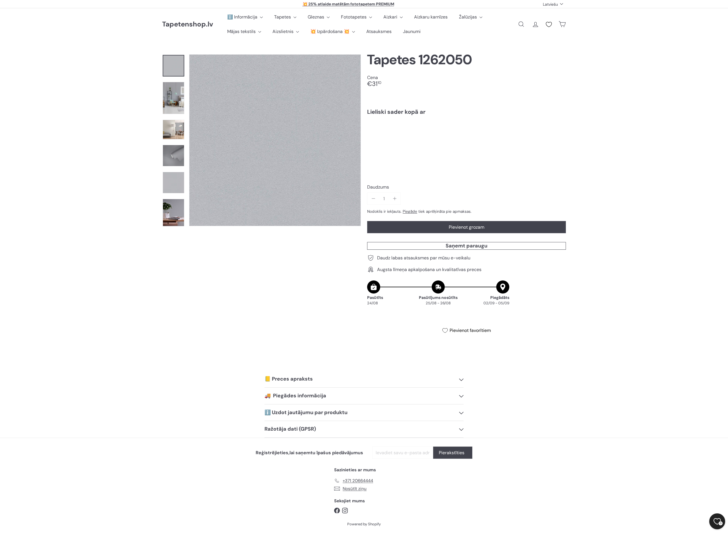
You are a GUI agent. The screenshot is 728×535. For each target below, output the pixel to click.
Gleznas (316, 17)
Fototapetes (354, 17)
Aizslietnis (283, 31)
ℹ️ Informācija (242, 17)
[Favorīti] (549, 24)
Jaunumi (412, 31)
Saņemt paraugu (466, 245)
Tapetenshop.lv (187, 24)
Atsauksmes (379, 31)
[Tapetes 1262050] (466, 139)
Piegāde (410, 211)
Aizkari (390, 17)
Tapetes (283, 17)
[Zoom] (275, 140)
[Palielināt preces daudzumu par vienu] (394, 199)
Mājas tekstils (242, 31)
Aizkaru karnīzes (431, 17)
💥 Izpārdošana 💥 (330, 31)
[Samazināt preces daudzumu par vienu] (373, 199)
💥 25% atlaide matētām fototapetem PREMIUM (348, 4)
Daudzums (378, 187)
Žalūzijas (468, 17)
